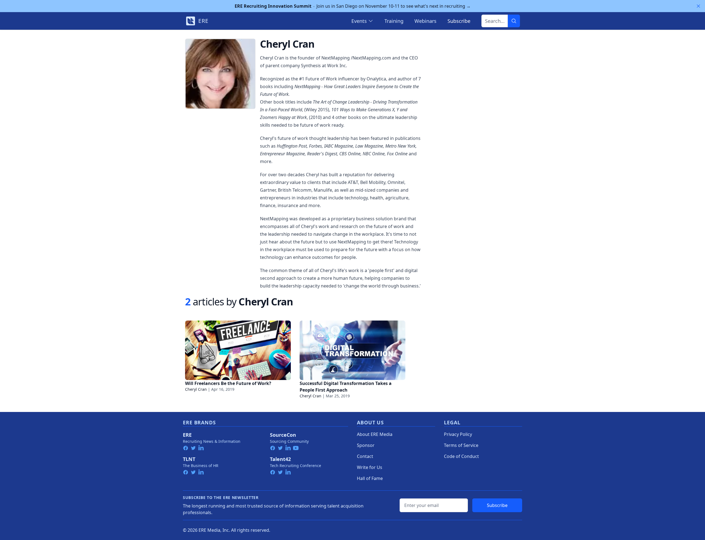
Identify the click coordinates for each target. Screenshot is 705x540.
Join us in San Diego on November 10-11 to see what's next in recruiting (353, 6)
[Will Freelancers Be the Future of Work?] (238, 350)
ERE (187, 435)
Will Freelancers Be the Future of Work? (228, 383)
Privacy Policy (458, 434)
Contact (365, 456)
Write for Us (369, 467)
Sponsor (366, 445)
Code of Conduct (461, 456)
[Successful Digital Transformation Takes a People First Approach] (352, 350)
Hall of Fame (370, 478)
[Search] (514, 21)
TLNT (189, 459)
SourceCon (283, 435)
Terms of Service (461, 445)
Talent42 (280, 459)
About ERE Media (374, 434)
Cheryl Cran (196, 389)
